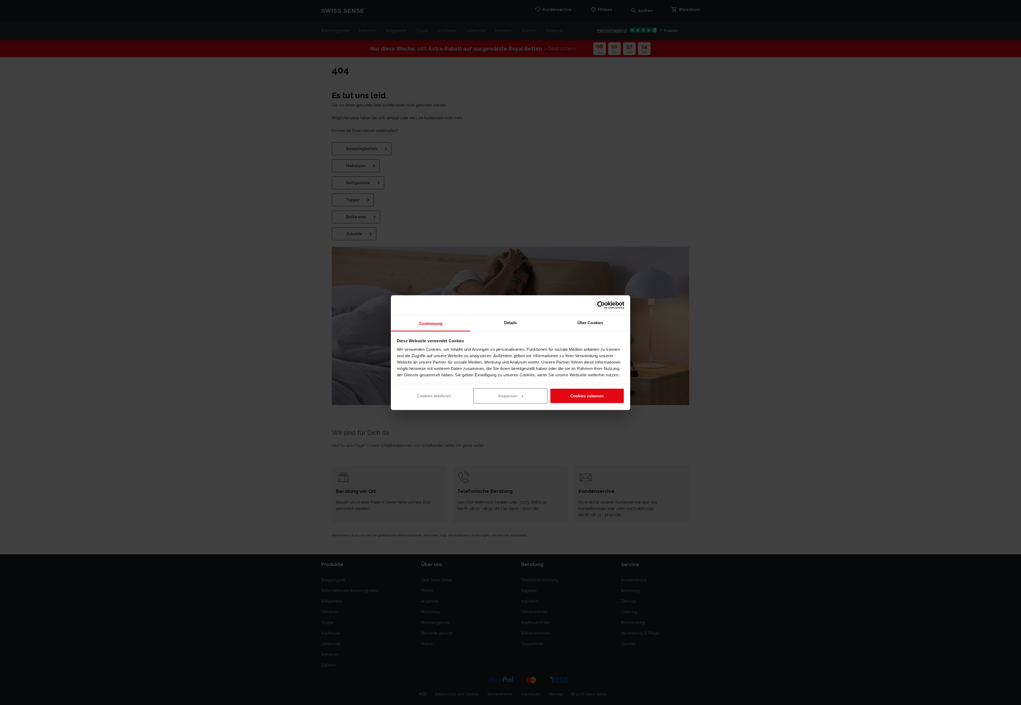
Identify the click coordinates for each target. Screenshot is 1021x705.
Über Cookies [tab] (590, 322)
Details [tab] (510, 322)
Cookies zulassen (587, 396)
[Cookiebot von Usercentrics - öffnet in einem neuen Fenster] (601, 305)
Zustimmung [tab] (431, 323)
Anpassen (507, 396)
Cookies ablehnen (434, 396)
